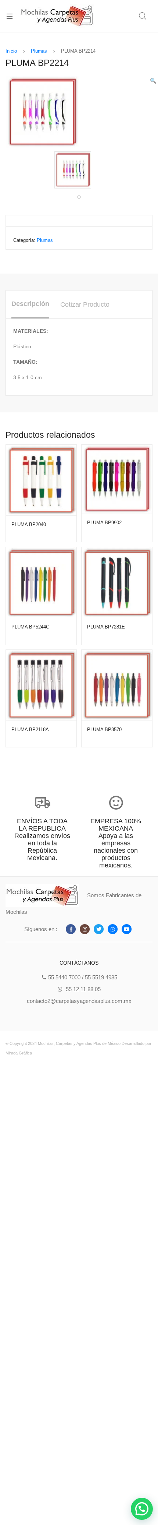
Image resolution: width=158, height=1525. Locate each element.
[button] (142, 1509)
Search (143, 16)
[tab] (30, 304)
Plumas (39, 51)
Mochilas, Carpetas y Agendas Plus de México (79, 1043)
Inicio (11, 51)
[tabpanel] (79, 170)
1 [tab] (79, 197)
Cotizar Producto (84, 304)
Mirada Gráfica (19, 1053)
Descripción (30, 303)
